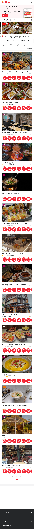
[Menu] (31, 2)
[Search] (31, 20)
